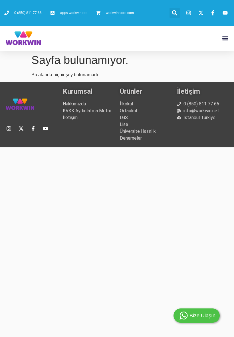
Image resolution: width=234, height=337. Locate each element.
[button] (175, 13)
